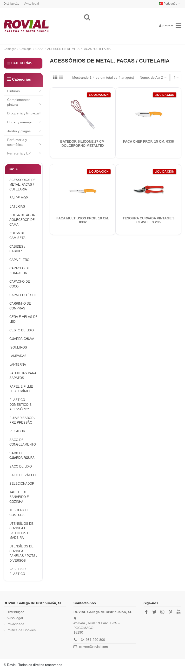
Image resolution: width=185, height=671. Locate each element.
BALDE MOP (18, 198)
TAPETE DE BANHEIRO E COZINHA (19, 496)
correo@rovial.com (93, 647)
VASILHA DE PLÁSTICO (18, 571)
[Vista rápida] (86, 134)
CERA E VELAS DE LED (23, 319)
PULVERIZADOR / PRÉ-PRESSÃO (22, 420)
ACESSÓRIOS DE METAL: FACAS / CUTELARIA (22, 184)
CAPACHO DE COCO (19, 284)
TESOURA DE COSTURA (19, 512)
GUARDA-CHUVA (21, 339)
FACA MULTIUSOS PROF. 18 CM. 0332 (82, 220)
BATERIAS (17, 206)
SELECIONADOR (21, 483)
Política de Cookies (21, 630)
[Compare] (79, 134)
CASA (13, 169)
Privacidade (15, 624)
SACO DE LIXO (20, 466)
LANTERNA (17, 364)
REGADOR (17, 431)
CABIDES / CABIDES (17, 249)
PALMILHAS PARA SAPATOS (22, 375)
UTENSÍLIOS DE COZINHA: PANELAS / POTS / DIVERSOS (23, 553)
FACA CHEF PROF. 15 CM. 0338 (148, 141)
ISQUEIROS (18, 347)
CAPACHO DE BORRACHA (19, 270)
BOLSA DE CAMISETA (17, 235)
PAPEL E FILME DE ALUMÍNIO (21, 389)
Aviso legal (31, 3)
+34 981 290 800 (92, 640)
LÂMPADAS (17, 356)
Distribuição (12, 3)
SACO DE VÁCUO (22, 475)
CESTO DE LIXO (21, 330)
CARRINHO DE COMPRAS (20, 306)
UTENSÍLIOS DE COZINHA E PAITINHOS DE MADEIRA (21, 531)
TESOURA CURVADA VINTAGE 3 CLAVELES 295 (148, 220)
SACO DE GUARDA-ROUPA (21, 455)
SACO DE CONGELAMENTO (22, 442)
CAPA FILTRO (19, 260)
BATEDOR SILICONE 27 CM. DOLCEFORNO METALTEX (83, 143)
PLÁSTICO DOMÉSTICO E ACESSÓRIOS (20, 404)
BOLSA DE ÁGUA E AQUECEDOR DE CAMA (23, 219)
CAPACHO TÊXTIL (22, 295)
